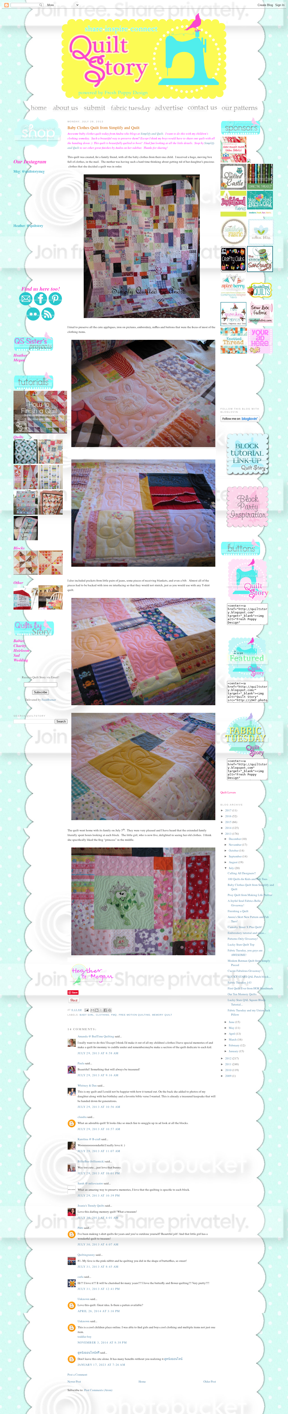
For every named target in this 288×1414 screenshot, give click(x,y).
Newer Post (74, 1381)
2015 (228, 822)
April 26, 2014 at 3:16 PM (99, 1311)
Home (142, 1381)
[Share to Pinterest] (109, 1010)
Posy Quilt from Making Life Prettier (250, 895)
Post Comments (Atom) (98, 1390)
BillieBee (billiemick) (91, 1161)
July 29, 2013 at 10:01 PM (99, 1173)
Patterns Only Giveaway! (243, 939)
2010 (228, 1070)
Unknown (84, 1299)
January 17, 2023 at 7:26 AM (101, 1365)
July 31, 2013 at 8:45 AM (98, 1267)
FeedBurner (49, 700)
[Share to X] (101, 1010)
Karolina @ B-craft (89, 1139)
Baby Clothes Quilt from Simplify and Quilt (104, 127)
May (232, 1028)
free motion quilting (134, 1015)
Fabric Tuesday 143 (240, 982)
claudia (82, 1117)
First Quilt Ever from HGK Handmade (250, 988)
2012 (228, 1058)
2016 (228, 816)
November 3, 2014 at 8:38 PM (102, 1342)
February (234, 1045)
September (235, 856)
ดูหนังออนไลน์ (173, 1359)
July (232, 868)
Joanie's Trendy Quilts (91, 1205)
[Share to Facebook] (105, 1010)
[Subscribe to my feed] (48, 320)
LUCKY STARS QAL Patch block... (249, 977)
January (234, 1051)
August (233, 862)
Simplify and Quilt (152, 134)
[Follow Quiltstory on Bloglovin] (239, 421)
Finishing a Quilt (238, 911)
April (232, 1034)
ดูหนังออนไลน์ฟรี (88, 1352)
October (234, 850)
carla (80, 1277)
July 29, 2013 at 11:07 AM (99, 1151)
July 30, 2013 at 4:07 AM (98, 1244)
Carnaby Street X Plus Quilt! (245, 927)
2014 (228, 828)
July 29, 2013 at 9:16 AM (98, 1075)
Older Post (209, 1381)
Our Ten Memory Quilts (242, 994)
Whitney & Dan (87, 1085)
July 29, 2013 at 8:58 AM (98, 1053)
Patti (80, 1228)
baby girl (87, 1015)
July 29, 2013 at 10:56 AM (99, 1107)
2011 (228, 1064)
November (235, 845)
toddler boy (85, 1337)
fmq (114, 1015)
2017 (228, 810)
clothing (102, 1015)
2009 (228, 1076)
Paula (81, 1063)
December (235, 839)
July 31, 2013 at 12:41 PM (99, 1289)
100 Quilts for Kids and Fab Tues (247, 879)
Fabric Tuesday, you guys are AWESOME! (245, 952)
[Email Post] (86, 1010)
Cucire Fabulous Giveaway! (244, 971)
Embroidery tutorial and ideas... (247, 933)
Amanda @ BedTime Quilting (96, 1036)
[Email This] (92, 1010)
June (232, 1022)
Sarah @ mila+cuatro (90, 1183)
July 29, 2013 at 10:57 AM (99, 1129)
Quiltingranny (86, 1255)
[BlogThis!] (96, 1010)
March (233, 1039)
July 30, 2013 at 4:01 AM (98, 1218)
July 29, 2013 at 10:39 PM (99, 1195)
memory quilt (162, 1015)
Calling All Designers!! (242, 873)
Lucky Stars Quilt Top (241, 944)
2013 (228, 834)
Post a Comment (77, 1374)
